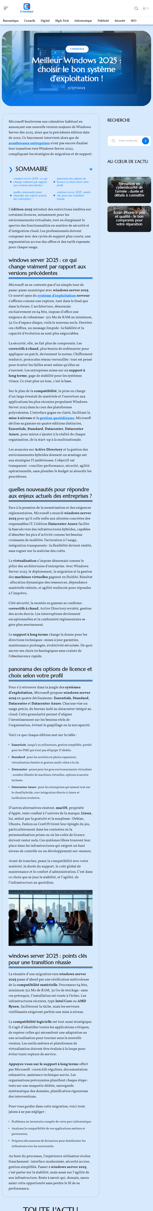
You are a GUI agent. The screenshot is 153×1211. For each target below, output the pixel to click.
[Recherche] (136, 8)
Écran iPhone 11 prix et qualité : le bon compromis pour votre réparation (129, 218)
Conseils (77, 49)
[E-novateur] (27, 8)
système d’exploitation (57, 295)
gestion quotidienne (57, 418)
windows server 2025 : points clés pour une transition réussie (73, 195)
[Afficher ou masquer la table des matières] (70, 169)
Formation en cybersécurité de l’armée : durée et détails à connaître (129, 189)
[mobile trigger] (7, 8)
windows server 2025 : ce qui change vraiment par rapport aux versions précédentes (30, 182)
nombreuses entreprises (29, 143)
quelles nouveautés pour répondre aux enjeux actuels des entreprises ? (29, 195)
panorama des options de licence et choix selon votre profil (73, 182)
